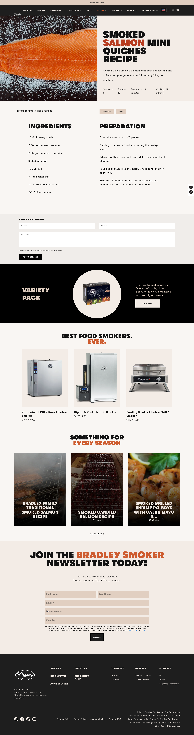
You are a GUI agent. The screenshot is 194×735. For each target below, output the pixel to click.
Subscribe (97, 423)
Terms (104, 417)
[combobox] (80, 386)
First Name (82, 344)
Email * (80, 368)
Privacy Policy (95, 417)
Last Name (82, 356)
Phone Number (85, 380)
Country (81, 392)
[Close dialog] (118, 329)
